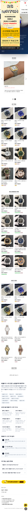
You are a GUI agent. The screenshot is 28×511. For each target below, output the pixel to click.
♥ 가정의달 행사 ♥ (5, 502)
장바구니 (25, 1)
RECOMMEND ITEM (14, 191)
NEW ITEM (14, 368)
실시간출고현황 (24, 12)
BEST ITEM (14, 280)
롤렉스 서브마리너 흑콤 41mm (10, 87)
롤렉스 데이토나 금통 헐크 (20, 160)
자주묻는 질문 (3, 492)
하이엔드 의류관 (24, 9)
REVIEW (14, 58)
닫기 (18, 47)
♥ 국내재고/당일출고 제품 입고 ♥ (8, 501)
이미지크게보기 (13, 99)
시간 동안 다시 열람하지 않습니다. (8, 47)
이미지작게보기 (15, 99)
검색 (26, 5)
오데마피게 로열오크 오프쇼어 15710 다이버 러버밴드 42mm (7, 270)
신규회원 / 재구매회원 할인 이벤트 (8, 500)
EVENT (2, 496)
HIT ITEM (14, 104)
